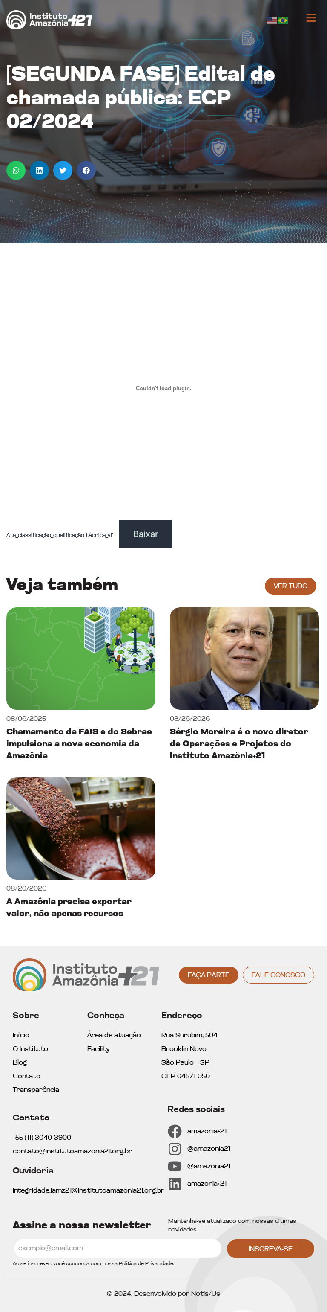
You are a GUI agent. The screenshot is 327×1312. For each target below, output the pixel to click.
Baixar (145, 534)
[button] (16, 170)
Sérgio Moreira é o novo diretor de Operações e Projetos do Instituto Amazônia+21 (239, 744)
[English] (272, 20)
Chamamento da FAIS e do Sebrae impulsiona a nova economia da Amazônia (79, 744)
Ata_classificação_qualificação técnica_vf (59, 535)
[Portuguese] (283, 20)
